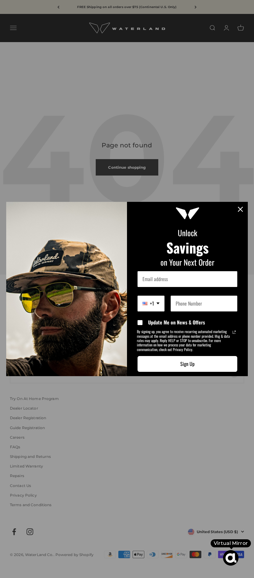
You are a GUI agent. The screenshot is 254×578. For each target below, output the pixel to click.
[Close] (240, 209)
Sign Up (187, 363)
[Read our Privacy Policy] (234, 332)
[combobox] (151, 303)
